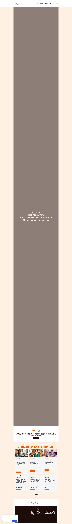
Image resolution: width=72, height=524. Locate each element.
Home (37, 3)
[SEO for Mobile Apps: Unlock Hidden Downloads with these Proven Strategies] (18, 475)
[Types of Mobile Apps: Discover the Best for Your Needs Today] (32, 475)
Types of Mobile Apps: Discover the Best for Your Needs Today (35, 480)
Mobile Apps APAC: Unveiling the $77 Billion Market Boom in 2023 (50, 480)
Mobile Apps (41, 3)
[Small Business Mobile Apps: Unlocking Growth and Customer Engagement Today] (36, 452)
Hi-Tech (50, 3)
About (53, 3)
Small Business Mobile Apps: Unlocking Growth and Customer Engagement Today (35, 462)
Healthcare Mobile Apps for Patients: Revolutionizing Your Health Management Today (21, 462)
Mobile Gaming (46, 3)
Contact (57, 3)
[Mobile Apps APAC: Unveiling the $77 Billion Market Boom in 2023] (46, 475)
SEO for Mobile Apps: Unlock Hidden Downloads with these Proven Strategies (21, 481)
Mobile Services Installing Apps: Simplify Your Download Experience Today (50, 462)
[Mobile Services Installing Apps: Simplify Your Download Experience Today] (50, 452)
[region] (10, 518)
